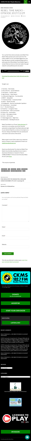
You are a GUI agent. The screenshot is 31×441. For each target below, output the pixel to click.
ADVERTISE (15, 303)
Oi (9, 169)
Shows (11, 7)
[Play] (2, 71)
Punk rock (24, 169)
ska (24, 170)
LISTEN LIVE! (15, 323)
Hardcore (4, 169)
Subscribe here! (22, 124)
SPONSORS (15, 432)
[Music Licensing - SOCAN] (15, 418)
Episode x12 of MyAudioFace (7, 185)
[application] (15, 71)
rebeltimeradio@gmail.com (9, 143)
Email (3, 235)
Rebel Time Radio (5, 7)
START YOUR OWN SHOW (15, 311)
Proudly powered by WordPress (7, 439)
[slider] (27, 71)
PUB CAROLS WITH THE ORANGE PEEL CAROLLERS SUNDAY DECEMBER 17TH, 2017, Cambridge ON (13, 179)
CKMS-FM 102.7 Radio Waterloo (10, 2)
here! (10, 156)
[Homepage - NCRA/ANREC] (15, 402)
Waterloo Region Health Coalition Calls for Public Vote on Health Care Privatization (14, 341)
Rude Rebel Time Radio (16, 170)
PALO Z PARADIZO (5, 334)
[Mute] (24, 71)
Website (4, 244)
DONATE (15, 295)
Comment (5, 205)
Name (4, 227)
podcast (14, 169)
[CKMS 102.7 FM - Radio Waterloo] (15, 277)
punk (19, 169)
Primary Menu (29, 2)
